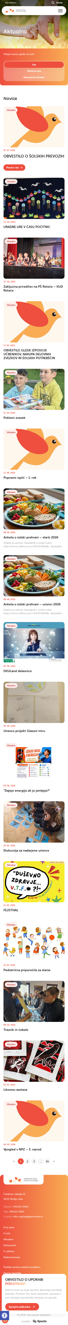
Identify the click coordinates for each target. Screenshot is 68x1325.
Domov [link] (8, 37)
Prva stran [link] (8, 1227)
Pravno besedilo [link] (12, 1273)
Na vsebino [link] (10, 2)
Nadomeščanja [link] (11, 1257)
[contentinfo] (34, 611)
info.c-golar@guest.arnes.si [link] (28, 1216)
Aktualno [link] (8, 1239)
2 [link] (27, 1161)
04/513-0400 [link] (20, 1206)
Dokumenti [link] (9, 1245)
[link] (14, 167)
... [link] (41, 1161)
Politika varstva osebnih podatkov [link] (21, 1267)
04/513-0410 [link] (16, 1211)
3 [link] (34, 1161)
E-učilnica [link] (8, 1251)
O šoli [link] (6, 1233)
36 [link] (47, 1161)
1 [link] (20, 1161)
